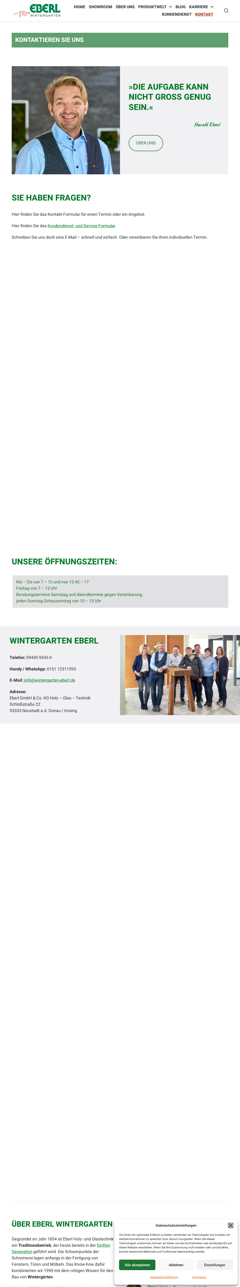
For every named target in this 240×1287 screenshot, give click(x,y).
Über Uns (125, 7)
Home (79, 7)
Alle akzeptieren (137, 1265)
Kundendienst (177, 14)
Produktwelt (152, 7)
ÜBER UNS (146, 143)
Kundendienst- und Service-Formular (81, 226)
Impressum (199, 1277)
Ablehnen (176, 1265)
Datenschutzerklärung (164, 1277)
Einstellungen (214, 1265)
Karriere (198, 7)
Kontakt (204, 14)
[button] (230, 1225)
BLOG (181, 7)
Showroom (100, 7)
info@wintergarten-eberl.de (49, 680)
